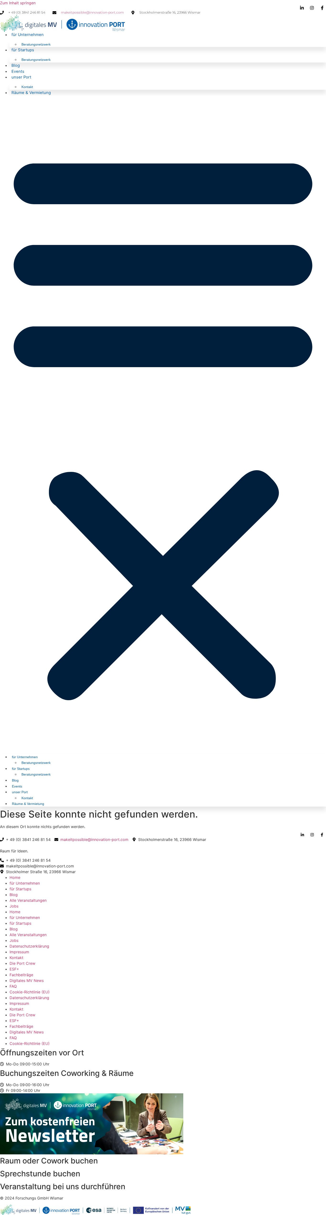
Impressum (19, 951)
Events (17, 71)
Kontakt (27, 87)
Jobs (14, 906)
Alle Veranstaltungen (28, 900)
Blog (15, 65)
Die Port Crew (22, 963)
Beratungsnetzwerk (36, 44)
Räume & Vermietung (31, 92)
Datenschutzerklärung (29, 946)
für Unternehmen (27, 34)
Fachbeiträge (21, 974)
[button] (163, 423)
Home (15, 877)
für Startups (22, 49)
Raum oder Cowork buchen (49, 1160)
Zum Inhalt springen (18, 2)
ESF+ (14, 969)
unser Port (21, 77)
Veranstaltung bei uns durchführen (62, 1186)
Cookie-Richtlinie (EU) (30, 992)
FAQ (13, 986)
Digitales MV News (27, 980)
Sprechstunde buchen (40, 1173)
